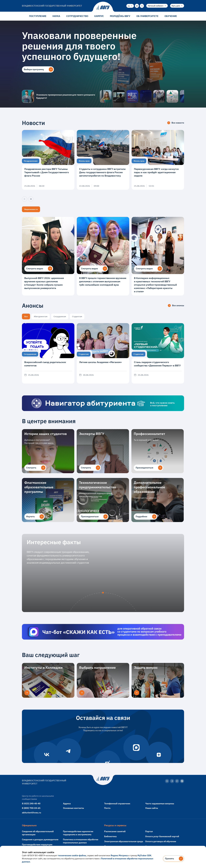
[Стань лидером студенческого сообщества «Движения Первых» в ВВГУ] (158, 353)
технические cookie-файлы (72, 855)
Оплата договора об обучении (160, 841)
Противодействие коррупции (37, 844)
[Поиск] (142, 6)
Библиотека (110, 836)
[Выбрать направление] (81, 692)
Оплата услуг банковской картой (162, 836)
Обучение (171, 16)
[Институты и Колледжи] (27, 692)
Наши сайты (151, 808)
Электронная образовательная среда (123, 841)
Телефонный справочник (117, 803)
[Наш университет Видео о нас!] (159, 96)
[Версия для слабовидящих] (137, 6)
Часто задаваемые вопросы (159, 803)
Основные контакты (73, 808)
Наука (56, 16)
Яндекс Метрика (119, 855)
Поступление (37, 16)
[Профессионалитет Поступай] (172, 96)
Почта (107, 808)
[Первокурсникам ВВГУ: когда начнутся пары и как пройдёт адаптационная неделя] (158, 160)
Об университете (147, 16)
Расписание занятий (115, 831)
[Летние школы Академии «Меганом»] (103, 353)
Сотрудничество (77, 16)
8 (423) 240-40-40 (31, 803)
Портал (149, 831)
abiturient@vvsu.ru (31, 812)
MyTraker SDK (144, 855)
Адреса (67, 803)
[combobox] (130, 6)
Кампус (99, 16)
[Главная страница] (103, 7)
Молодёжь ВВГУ (120, 16)
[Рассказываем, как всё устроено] (106, 96)
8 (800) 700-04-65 (31, 808)
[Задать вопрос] (136, 692)
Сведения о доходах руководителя (40, 839)
